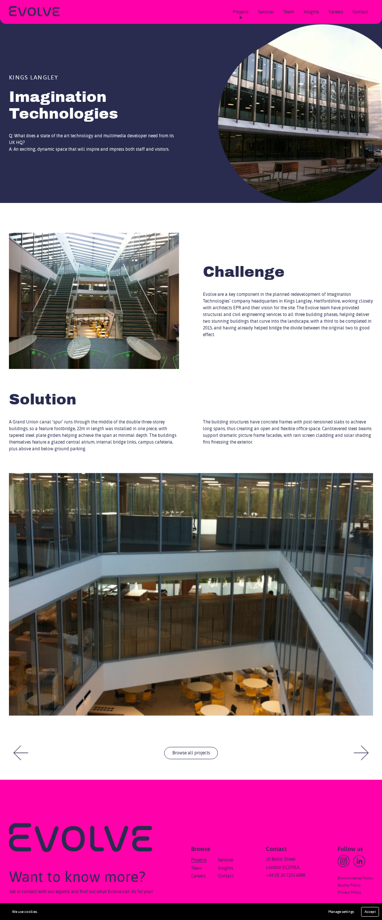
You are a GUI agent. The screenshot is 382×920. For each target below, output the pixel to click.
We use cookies (24, 912)
